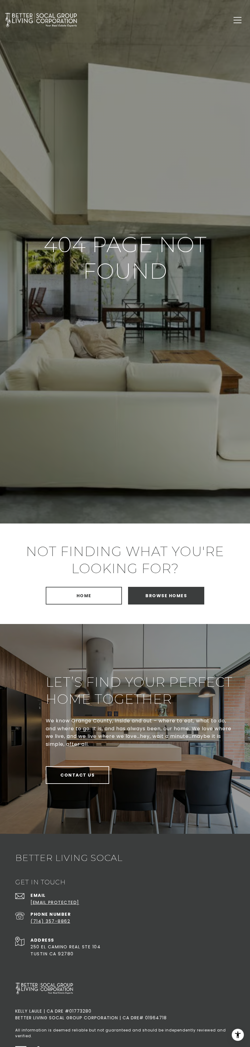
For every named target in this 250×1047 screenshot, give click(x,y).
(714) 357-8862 (50, 921)
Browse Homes (166, 596)
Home (84, 596)
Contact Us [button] (77, 775)
